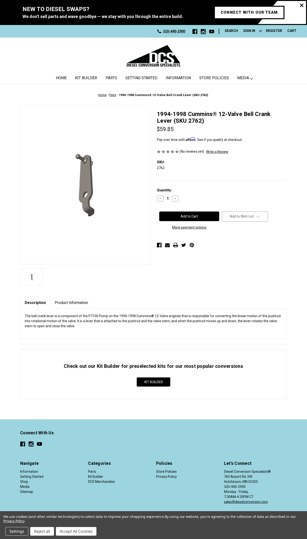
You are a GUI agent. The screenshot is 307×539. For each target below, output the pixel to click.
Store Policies (214, 78)
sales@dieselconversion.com (246, 502)
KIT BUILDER (153, 382)
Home (61, 78)
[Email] (167, 245)
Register (274, 31)
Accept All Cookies (76, 531)
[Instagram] (203, 31)
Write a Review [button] (217, 152)
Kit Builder (86, 78)
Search (231, 31)
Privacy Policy (166, 476)
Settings (16, 531)
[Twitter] (183, 245)
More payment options (189, 227)
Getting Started (141, 78)
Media (243, 78)
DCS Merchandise (101, 482)
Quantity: (164, 190)
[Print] (175, 245)
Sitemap (26, 492)
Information (178, 78)
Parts (111, 78)
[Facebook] (194, 31)
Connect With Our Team (249, 12)
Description (35, 302)
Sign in (249, 31)
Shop (24, 482)
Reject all (42, 531)
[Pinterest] (191, 245)
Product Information (71, 302)
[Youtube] (211, 31)
